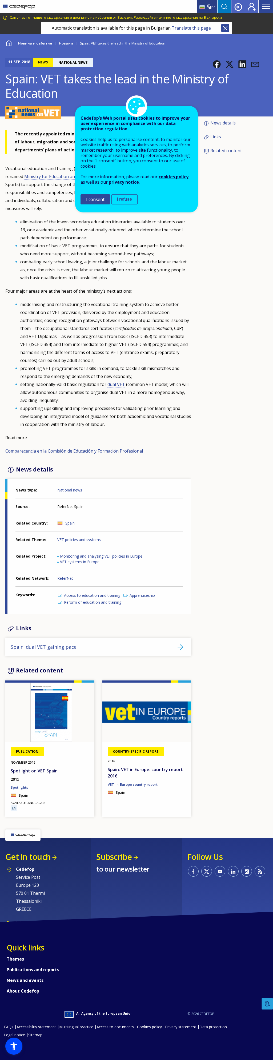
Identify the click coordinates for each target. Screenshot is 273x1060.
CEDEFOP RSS (260, 871)
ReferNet (65, 578)
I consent (95, 199)
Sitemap (35, 1034)
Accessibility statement (36, 1026)
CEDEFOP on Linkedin (233, 871)
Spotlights (19, 787)
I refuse (124, 199)
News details (223, 123)
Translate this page (191, 28)
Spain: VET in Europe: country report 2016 (145, 773)
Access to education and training (92, 595)
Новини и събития (35, 43)
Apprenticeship (142, 595)
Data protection (213, 1026)
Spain (70, 523)
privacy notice (124, 182)
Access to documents (115, 1026)
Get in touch (28, 856)
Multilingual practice (76, 1026)
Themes (15, 959)
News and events (25, 980)
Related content (226, 151)
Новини (66, 43)
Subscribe (114, 856)
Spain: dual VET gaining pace (44, 647)
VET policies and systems (79, 539)
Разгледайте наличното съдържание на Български (178, 17)
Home (8, 42)
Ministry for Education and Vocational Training (71, 176)
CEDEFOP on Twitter (206, 871)
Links (215, 137)
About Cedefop (23, 991)
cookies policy (173, 177)
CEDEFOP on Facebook (193, 871)
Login (238, 6)
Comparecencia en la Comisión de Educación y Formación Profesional (74, 451)
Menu (266, 7)
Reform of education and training (92, 602)
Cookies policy (149, 1026)
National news (69, 490)
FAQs (8, 1026)
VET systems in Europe (79, 561)
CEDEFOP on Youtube (220, 871)
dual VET (116, 384)
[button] (216, 64)
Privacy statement (180, 1026)
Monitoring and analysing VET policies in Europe (101, 556)
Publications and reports (33, 970)
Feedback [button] (267, 1004)
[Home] (19, 6)
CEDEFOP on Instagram (246, 871)
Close (225, 28)
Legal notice (14, 1034)
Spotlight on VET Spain (34, 771)
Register (251, 6)
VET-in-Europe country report (133, 784)
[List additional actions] (213, 6)
